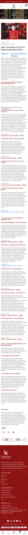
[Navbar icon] (1, 6)
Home (12, 12)
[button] (0, 1)
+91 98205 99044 (6, 505)
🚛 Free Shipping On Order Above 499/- (14, 1)
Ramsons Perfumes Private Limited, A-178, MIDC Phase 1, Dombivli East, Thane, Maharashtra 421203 (13, 511)
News (16, 12)
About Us (4, 475)
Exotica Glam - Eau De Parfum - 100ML (12, 212)
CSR (2, 499)
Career (3, 477)
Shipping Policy (5, 492)
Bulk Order (4, 480)
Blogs (2, 482)
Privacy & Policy (5, 490)
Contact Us (4, 484)
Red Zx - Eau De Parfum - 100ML (13, 54)
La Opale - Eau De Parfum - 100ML (11, 266)
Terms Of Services (6, 495)
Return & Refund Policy (8, 497)
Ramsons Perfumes (14, 524)
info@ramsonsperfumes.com (9, 508)
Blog (3, 428)
